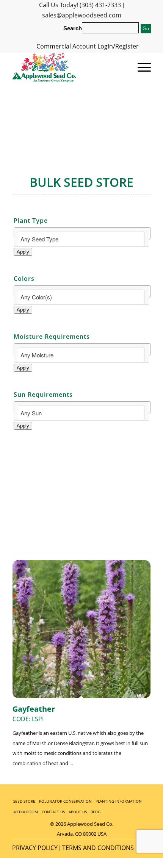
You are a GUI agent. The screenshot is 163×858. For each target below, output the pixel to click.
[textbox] (81, 239)
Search (72, 28)
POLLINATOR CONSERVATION (65, 801)
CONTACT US (53, 811)
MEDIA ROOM (25, 811)
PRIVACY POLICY (35, 848)
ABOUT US (78, 811)
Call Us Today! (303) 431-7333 (80, 5)
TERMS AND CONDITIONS (98, 848)
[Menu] (140, 67)
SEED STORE (24, 801)
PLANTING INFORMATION (119, 801)
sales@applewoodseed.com (81, 15)
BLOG (95, 811)
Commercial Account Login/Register (87, 46)
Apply (23, 252)
